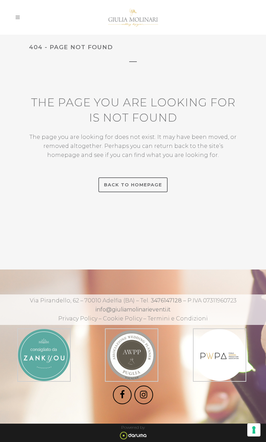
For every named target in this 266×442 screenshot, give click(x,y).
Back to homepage (133, 184)
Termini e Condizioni (178, 318)
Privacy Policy (77, 318)
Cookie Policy (123, 318)
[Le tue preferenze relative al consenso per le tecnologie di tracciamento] (253, 429)
